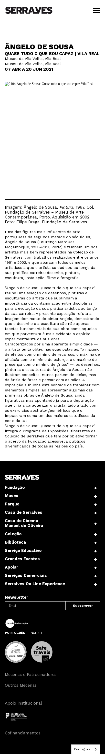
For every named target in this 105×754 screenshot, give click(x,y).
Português (82, 749)
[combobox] (85, 749)
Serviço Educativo (23, 550)
